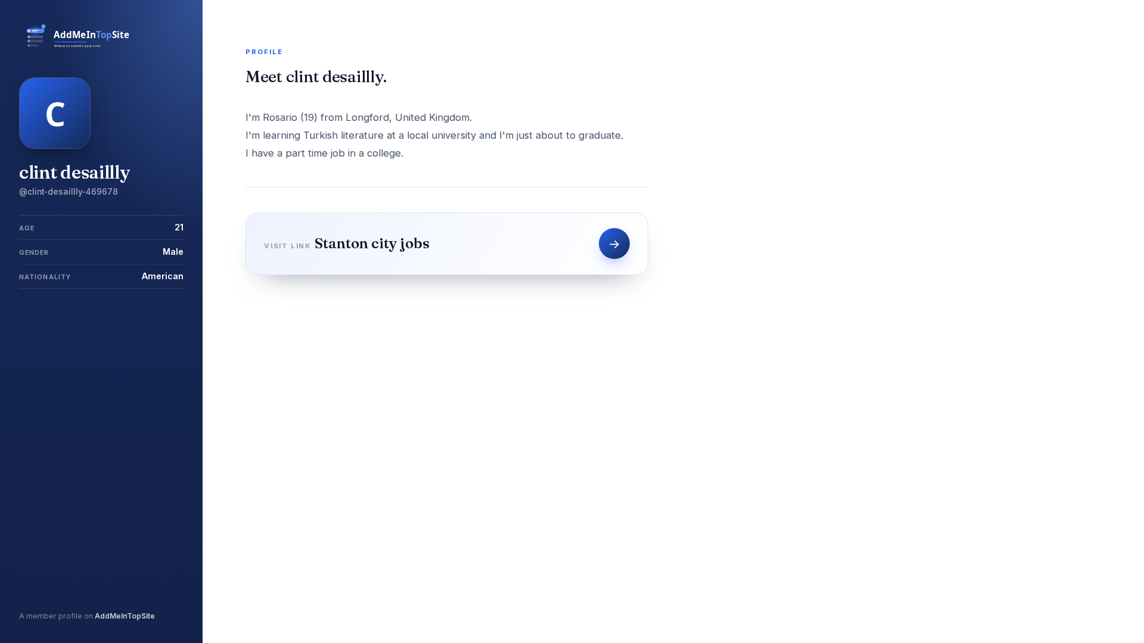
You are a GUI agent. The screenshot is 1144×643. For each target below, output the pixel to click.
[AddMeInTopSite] (80, 46)
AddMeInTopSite (125, 615)
